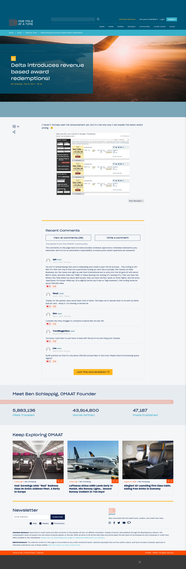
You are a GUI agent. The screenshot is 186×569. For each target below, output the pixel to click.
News (101, 26)
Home (11, 33)
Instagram (110, 521)
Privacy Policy (30, 553)
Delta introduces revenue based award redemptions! (61, 33)
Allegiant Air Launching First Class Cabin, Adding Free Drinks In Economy (147, 487)
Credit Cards (159, 26)
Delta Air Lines (31, 33)
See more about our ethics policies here (64, 545)
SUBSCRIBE (58, 517)
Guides (120, 26)
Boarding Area (129, 522)
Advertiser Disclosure (127, 19)
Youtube (124, 521)
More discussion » (136, 201)
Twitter (119, 521)
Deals (110, 26)
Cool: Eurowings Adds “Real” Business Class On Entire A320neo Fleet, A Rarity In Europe (37, 488)
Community (144, 26)
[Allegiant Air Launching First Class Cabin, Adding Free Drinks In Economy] (147, 460)
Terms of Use (18, 553)
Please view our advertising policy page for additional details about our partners (72, 538)
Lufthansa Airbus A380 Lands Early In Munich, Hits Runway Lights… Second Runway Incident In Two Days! (91, 488)
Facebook (114, 521)
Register (171, 19)
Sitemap (40, 553)
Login (162, 19)
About (172, 26)
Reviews (131, 26)
